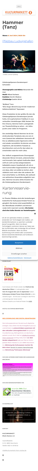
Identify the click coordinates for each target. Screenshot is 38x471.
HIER (30, 301)
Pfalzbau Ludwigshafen (17, 41)
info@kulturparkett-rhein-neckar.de (14, 450)
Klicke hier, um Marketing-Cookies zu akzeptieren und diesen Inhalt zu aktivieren (19, 415)
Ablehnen (19, 248)
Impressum (27, 258)
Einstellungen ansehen (19, 254)
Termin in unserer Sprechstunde (21, 347)
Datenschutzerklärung (15, 258)
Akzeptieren (19, 243)
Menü (19, 6)
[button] (35, 214)
